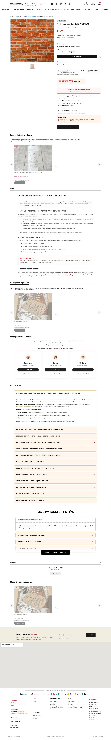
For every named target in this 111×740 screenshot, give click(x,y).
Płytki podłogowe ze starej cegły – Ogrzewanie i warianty (38, 442)
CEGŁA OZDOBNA (93, 708)
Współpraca (53, 703)
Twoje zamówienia (37, 715)
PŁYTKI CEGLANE (93, 710)
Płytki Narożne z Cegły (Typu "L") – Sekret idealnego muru (38, 455)
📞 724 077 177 (28, 370)
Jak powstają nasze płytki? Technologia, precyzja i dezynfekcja (40, 429)
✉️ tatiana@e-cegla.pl (83, 373)
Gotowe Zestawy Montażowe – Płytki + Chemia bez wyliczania (39, 449)
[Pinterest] (61, 4)
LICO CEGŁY (92, 715)
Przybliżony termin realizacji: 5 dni (67, 72)
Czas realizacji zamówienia (57, 707)
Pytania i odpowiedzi (73, 703)
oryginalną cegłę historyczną (25, 406)
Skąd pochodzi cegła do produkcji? (30, 548)
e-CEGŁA (12, 16)
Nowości (91, 717)
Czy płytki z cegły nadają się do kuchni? (31, 474)
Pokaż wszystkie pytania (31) (55, 552)
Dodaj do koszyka (77, 56)
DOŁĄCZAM (90, 634)
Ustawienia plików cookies (74, 707)
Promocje (91, 719)
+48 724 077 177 (31, 3)
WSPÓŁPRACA (88, 9)
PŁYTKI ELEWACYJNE (55, 9)
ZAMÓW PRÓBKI (19, 9)
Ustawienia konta (37, 716)
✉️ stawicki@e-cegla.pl (28, 373)
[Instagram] (56, 4)
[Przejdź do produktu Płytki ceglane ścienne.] (33, 306)
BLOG (96, 9)
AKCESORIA (30, 9)
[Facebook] (52, 4)
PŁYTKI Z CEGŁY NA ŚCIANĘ (30, 16)
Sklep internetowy (87, 736)
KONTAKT (105, 9)
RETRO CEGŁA (93, 706)
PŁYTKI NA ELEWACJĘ (95, 711)
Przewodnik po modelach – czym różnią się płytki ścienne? (38, 436)
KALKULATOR (70, 9)
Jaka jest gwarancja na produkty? (30, 520)
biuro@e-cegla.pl (31, 5)
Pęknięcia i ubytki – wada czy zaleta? (30, 500)
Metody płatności (54, 701)
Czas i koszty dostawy (55, 706)
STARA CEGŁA (6, 9)
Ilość (58, 49)
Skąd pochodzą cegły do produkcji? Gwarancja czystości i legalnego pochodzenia (48, 393)
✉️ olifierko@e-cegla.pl (56, 373)
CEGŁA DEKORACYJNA (95, 713)
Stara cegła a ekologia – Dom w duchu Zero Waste (35, 468)
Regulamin (67, 638)
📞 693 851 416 (55, 370)
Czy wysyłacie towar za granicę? (29, 542)
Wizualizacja (53, 704)
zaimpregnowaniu (40, 249)
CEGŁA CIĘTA (92, 704)
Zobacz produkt (20, 183)
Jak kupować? (71, 701)
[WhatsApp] (69, 4)
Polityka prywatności (73, 706)
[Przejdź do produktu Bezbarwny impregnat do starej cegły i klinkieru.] (33, 158)
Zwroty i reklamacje (55, 709)
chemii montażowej (76, 341)
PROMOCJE (42, 9)
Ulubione (35, 718)
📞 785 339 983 (83, 370)
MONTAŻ (78, 9)
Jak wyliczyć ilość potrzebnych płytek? (32, 555)
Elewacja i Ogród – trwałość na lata (30, 494)
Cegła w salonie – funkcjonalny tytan (31, 487)
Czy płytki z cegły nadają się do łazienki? (32, 481)
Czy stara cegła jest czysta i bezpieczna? (32, 535)
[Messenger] (65, 4)
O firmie (34, 701)
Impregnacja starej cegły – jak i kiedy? (30, 462)
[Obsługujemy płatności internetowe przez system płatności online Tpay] (55, 694)
